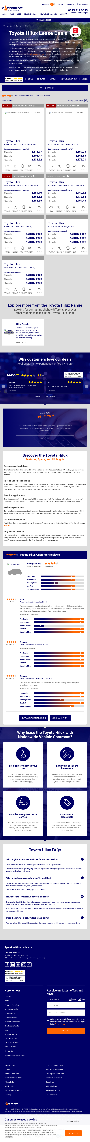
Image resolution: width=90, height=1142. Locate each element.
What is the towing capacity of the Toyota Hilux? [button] (28, 878)
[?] (33, 105)
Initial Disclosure (52, 1086)
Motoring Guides (11, 1034)
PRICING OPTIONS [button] (47, 88)
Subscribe (65, 1031)
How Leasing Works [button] (48, 14)
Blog (6, 1030)
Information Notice (53, 1090)
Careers (7, 1069)
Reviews (53, 79)
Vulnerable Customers (54, 1078)
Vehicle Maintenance (12, 1022)
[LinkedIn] (12, 964)
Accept (75, 1133)
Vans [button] (12, 14)
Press (7, 1001)
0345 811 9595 (78, 10)
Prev (3, 386)
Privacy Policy (60, 1024)
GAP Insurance (51, 1095)
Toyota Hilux (12, 141)
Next (86, 386)
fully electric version (37, 54)
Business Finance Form (54, 1069)
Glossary (8, 1095)
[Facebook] (7, 964)
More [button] (62, 14)
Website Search (10, 1047)
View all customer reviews (32, 718)
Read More (44, 438)
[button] (78, 100)
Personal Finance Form (54, 1065)
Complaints (50, 1082)
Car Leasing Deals (11, 1009)
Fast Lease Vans (11, 1017)
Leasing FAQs (10, 1065)
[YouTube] (18, 964)
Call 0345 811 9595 (13, 953)
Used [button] (19, 14)
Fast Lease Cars (10, 1013)
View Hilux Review (59, 718)
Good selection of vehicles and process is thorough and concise (22, 386)
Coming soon (21, 342)
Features (41, 79)
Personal (60, 4)
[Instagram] (23, 964)
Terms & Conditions (12, 1074)
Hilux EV (7, 525)
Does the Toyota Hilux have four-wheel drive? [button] (27, 918)
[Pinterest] (29, 964)
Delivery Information (12, 1005)
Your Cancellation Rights (13, 1078)
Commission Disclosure (13, 1090)
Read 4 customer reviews (24, 96)
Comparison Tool (11, 1038)
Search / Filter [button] (45, 20)
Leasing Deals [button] (30, 14)
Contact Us (9, 1051)
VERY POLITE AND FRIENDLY (57, 386)
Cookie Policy (9, 1086)
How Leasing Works (12, 1026)
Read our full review (43, 96)
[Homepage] (12, 8)
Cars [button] (4, 14)
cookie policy (9, 1137)
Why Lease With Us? (69, 79)
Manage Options (73, 1121)
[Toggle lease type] (52, 4)
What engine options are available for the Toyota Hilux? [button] (32, 859)
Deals (30, 79)
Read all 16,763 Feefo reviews (45, 396)
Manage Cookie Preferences (15, 1055)
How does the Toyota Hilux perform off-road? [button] (27, 896)
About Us (8, 997)
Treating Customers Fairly (55, 1074)
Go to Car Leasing (11, 1043)
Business (45, 4)
